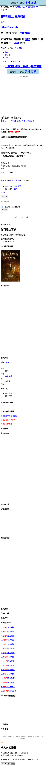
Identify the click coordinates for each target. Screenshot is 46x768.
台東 (16, 189)
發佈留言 (4, 209)
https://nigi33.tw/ (10, 27)
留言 (17, 180)
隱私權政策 (38, 736)
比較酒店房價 (8, 665)
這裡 (27, 39)
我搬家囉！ (25, 33)
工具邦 (15, 43)
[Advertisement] (9, 320)
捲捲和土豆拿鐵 (13, 16)
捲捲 (2, 168)
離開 (12, 764)
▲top (3, 193)
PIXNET (10, 736)
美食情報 (18, 48)
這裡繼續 (30, 71)
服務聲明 (23, 738)
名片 (7, 57)
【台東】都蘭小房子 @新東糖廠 (23, 66)
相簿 (7, 52)
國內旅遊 (17, 186)
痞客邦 (12, 180)
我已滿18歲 (5, 764)
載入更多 (4, 197)
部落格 (7, 55)
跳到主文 (4, 22)
